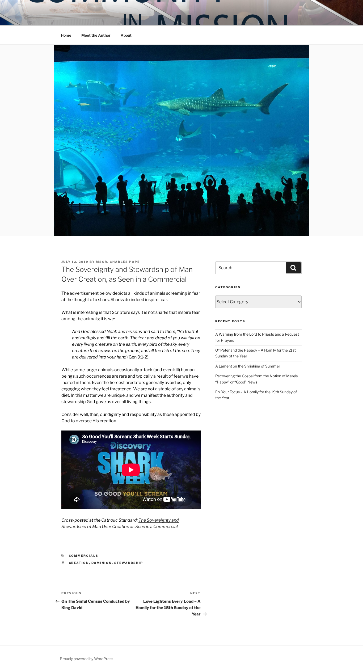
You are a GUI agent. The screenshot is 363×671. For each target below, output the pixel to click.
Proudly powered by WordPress (86, 658)
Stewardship (128, 563)
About (126, 35)
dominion (101, 563)
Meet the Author (96, 35)
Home (66, 35)
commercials (84, 556)
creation (79, 563)
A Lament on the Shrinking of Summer (247, 366)
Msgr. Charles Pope (118, 262)
